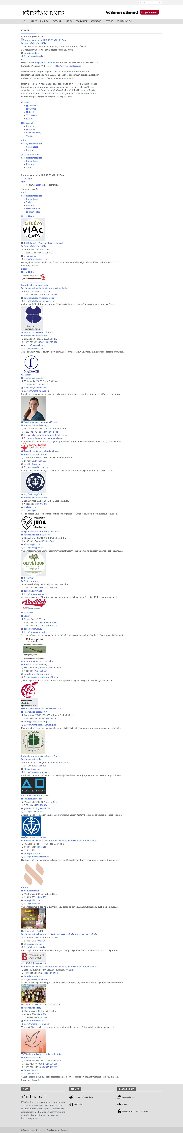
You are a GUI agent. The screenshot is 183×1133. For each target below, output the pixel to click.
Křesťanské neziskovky (35, 335)
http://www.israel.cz (34, 56)
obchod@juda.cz (32, 544)
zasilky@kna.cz (32, 464)
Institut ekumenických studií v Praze (40, 756)
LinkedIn (33, 115)
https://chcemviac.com (35, 259)
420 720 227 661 (46, 541)
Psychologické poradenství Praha (40, 422)
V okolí (29, 136)
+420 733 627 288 (49, 342)
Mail (30, 118)
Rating (29, 150)
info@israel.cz (31, 53)
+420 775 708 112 (48, 625)
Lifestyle (109, 21)
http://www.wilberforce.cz (68, 66)
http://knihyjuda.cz (33, 547)
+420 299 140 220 (49, 622)
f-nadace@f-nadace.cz (35, 387)
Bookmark (28, 123)
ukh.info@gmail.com (34, 345)
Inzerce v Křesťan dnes (83, 1097)
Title (28, 202)
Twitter (32, 108)
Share (26, 102)
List (25, 216)
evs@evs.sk (30, 256)
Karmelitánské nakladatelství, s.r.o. (41, 451)
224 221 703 (40, 847)
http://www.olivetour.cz (36, 594)
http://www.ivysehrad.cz (36, 856)
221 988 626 (40, 765)
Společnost (81, 21)
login (38, 184)
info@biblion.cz (32, 900)
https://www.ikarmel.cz (36, 467)
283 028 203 (40, 940)
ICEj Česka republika (33, 494)
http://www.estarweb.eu (36, 632)
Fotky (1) (30, 129)
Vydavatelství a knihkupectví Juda (41, 531)
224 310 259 (40, 897)
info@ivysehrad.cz (33, 853)
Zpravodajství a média (34, 43)
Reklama (75, 1089)
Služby (26, 616)
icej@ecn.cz (30, 507)
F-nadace (27, 374)
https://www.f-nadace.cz (36, 390)
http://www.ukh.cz (33, 348)
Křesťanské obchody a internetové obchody (45, 288)
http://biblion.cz (32, 903)
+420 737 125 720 (49, 1067)
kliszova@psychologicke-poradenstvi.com (45, 435)
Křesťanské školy (32, 759)
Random (30, 164)
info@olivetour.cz (33, 590)
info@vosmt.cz (31, 1070)
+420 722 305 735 (49, 587)
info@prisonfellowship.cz (37, 721)
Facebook (33, 105)
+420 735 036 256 (49, 294)
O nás (25, 1089)
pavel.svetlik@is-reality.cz (37, 808)
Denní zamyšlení (124, 21)
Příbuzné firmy (33, 132)
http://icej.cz (30, 510)
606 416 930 (40, 1014)
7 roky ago (26, 178)
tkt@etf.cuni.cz (32, 769)
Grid (32, 216)
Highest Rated (33, 212)
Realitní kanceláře (32, 798)
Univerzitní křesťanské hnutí (38, 332)
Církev (34, 21)
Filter (24, 140)
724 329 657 (41, 671)
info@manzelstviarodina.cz (38, 674)
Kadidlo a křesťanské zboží (34, 285)
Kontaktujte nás (128, 1097)
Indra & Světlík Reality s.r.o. (35, 795)
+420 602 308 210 (48, 718)
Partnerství (78, 1104)
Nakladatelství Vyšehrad (33, 837)
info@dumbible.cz (33, 976)
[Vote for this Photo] (22, 181)
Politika (44, 21)
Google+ (32, 112)
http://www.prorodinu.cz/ (37, 1024)
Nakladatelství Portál (32, 931)
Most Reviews (33, 208)
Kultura (68, 21)
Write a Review (31, 154)
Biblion (24, 887)
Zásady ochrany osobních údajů (135, 1111)
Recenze (30, 126)
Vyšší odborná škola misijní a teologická (41, 1054)
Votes (29, 167)
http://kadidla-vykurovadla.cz (39, 301)
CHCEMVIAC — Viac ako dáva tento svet (43, 243)
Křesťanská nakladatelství (36, 454)
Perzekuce (56, 21)
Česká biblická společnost (34, 963)
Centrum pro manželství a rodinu (37, 661)
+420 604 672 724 (49, 431)
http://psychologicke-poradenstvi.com (43, 438)
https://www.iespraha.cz (36, 772)
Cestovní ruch (30, 581)
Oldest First (32, 146)
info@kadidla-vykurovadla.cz (39, 298)
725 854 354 (41, 504)
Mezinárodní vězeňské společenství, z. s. (41, 708)
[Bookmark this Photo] (24, 181)
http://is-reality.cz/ (33, 811)
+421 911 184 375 (48, 252)
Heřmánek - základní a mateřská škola (40, 1004)
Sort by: (31, 143)
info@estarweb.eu (33, 628)
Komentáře (96, 21)
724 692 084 (41, 1017)
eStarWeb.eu (27, 612)
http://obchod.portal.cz (35, 947)
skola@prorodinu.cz (34, 1020)
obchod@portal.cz (33, 944)
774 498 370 (42, 384)
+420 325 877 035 (49, 1063)
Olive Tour (28, 578)
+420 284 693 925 (49, 973)
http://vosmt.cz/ (32, 1073)
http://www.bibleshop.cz (36, 979)
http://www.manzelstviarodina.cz (41, 677)
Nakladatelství (31, 890)
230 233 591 (40, 461)
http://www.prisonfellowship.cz (40, 724)
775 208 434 (41, 805)
